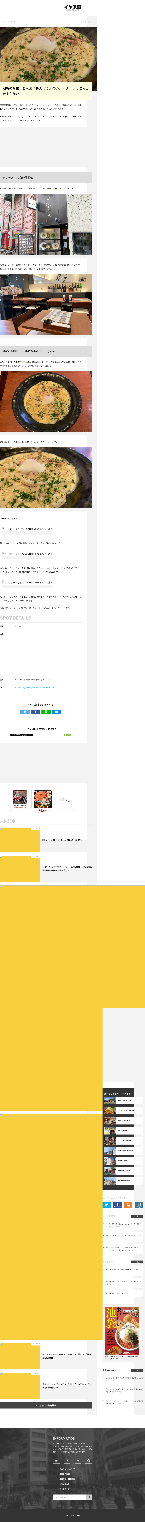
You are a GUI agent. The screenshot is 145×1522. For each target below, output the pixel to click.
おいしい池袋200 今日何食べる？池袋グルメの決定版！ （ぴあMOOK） (122, 365)
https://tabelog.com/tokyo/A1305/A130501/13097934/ (34, 688)
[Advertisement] (23, 146)
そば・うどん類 (9, 22)
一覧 (137, 224)
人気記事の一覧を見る (46, 1405)
